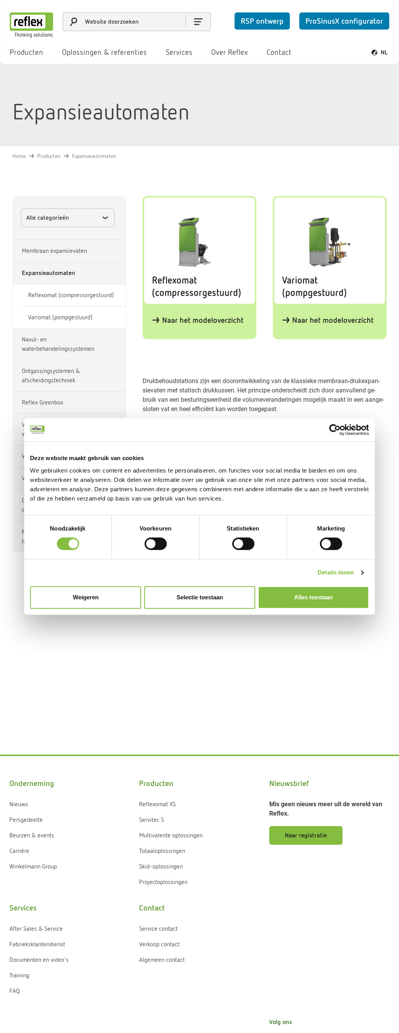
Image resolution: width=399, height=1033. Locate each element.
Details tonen (336, 572)
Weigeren (86, 597)
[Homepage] (31, 25)
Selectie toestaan (200, 597)
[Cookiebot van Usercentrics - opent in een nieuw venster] (335, 430)
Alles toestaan (313, 597)
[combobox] (137, 21)
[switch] (156, 544)
